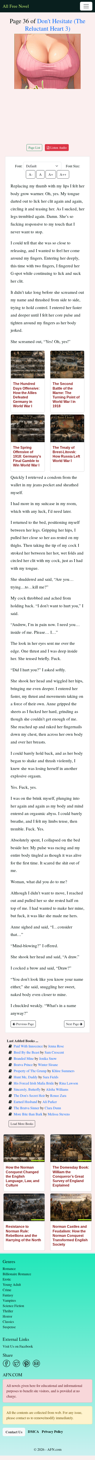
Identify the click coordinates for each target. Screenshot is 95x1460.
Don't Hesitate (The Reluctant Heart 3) (55, 24)
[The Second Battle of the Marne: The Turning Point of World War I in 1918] (67, 364)
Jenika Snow (48, 1058)
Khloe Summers (63, 1070)
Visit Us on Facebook (18, 1346)
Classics (8, 1321)
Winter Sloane (48, 1064)
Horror (7, 1316)
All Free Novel (16, 6)
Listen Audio (58, 147)
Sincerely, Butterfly (27, 1089)
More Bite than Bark (28, 1114)
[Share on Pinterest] (26, 1363)
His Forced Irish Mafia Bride (34, 1083)
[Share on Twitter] (16, 1363)
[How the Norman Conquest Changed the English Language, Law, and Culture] (24, 1148)
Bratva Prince (23, 1064)
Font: (18, 166)
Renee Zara (58, 1095)
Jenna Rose (56, 1046)
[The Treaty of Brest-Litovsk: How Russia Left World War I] (67, 428)
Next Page (73, 1024)
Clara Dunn (53, 1107)
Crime (7, 1289)
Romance (9, 1268)
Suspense (9, 1326)
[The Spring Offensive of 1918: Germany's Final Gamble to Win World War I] (28, 428)
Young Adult (12, 1284)
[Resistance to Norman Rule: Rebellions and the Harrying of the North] (24, 1207)
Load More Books (22, 1124)
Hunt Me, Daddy (26, 1077)
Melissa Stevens (59, 1114)
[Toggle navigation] (86, 6)
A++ (63, 174)
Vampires (9, 1300)
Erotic (7, 1279)
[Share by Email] (36, 1363)
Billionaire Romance (17, 1273)
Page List (34, 147)
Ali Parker (49, 1101)
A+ (50, 174)
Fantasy (8, 1295)
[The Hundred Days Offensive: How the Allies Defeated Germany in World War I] (28, 364)
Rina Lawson (68, 1083)
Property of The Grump (30, 1070)
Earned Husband (25, 1101)
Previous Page (24, 1024)
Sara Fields (50, 1077)
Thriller (8, 1311)
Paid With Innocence (28, 1046)
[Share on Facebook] (6, 1363)
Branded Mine (24, 1058)
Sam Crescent (54, 1052)
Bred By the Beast (26, 1052)
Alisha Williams (57, 1089)
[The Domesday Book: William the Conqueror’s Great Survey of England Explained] (70, 1148)
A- (30, 174)
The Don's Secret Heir (29, 1095)
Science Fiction (13, 1305)
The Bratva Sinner (26, 1107)
